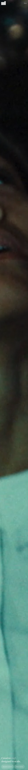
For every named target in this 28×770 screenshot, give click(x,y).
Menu (25, 3)
